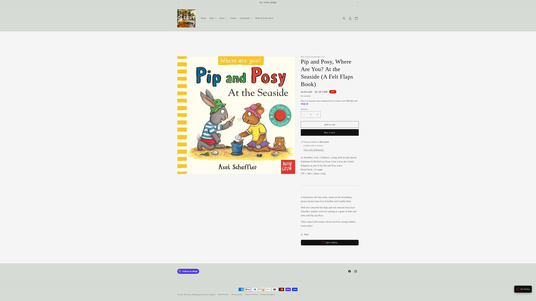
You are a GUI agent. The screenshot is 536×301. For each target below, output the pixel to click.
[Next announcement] (358, 2)
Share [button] (306, 234)
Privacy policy (237, 294)
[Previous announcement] (178, 2)
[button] (212, 18)
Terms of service (251, 294)
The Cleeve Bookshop (192, 294)
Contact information (267, 294)
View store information (314, 150)
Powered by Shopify (208, 294)
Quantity (304, 109)
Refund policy (223, 294)
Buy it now (329, 132)
